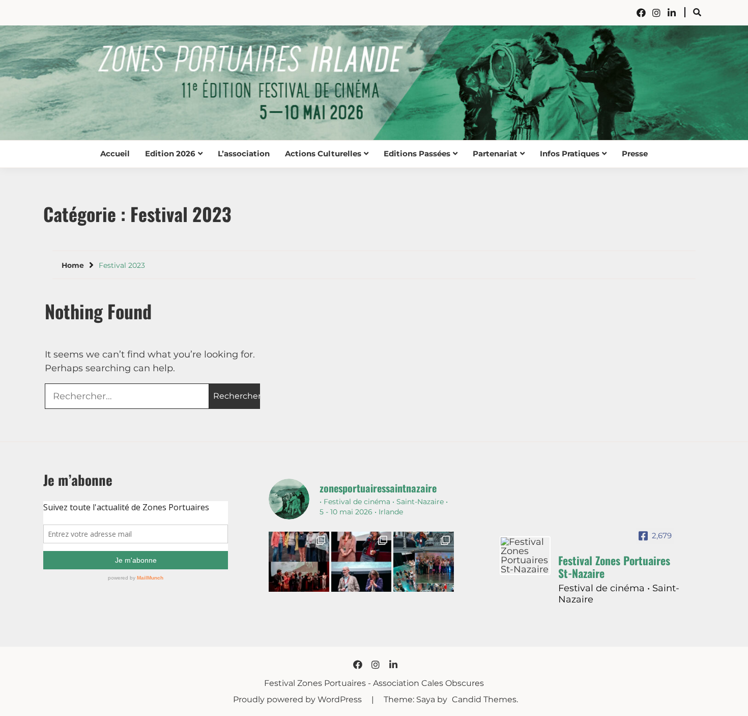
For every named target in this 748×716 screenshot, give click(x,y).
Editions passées (417, 153)
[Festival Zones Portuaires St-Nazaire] (525, 555)
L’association (244, 153)
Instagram (656, 12)
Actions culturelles (323, 153)
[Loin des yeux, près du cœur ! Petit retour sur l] (299, 562)
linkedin (671, 12)
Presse (635, 153)
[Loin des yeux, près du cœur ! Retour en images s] (361, 562)
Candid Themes (484, 699)
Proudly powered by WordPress (298, 699)
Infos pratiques (569, 153)
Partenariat (495, 153)
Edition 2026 (170, 153)
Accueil (115, 153)
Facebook (641, 12)
